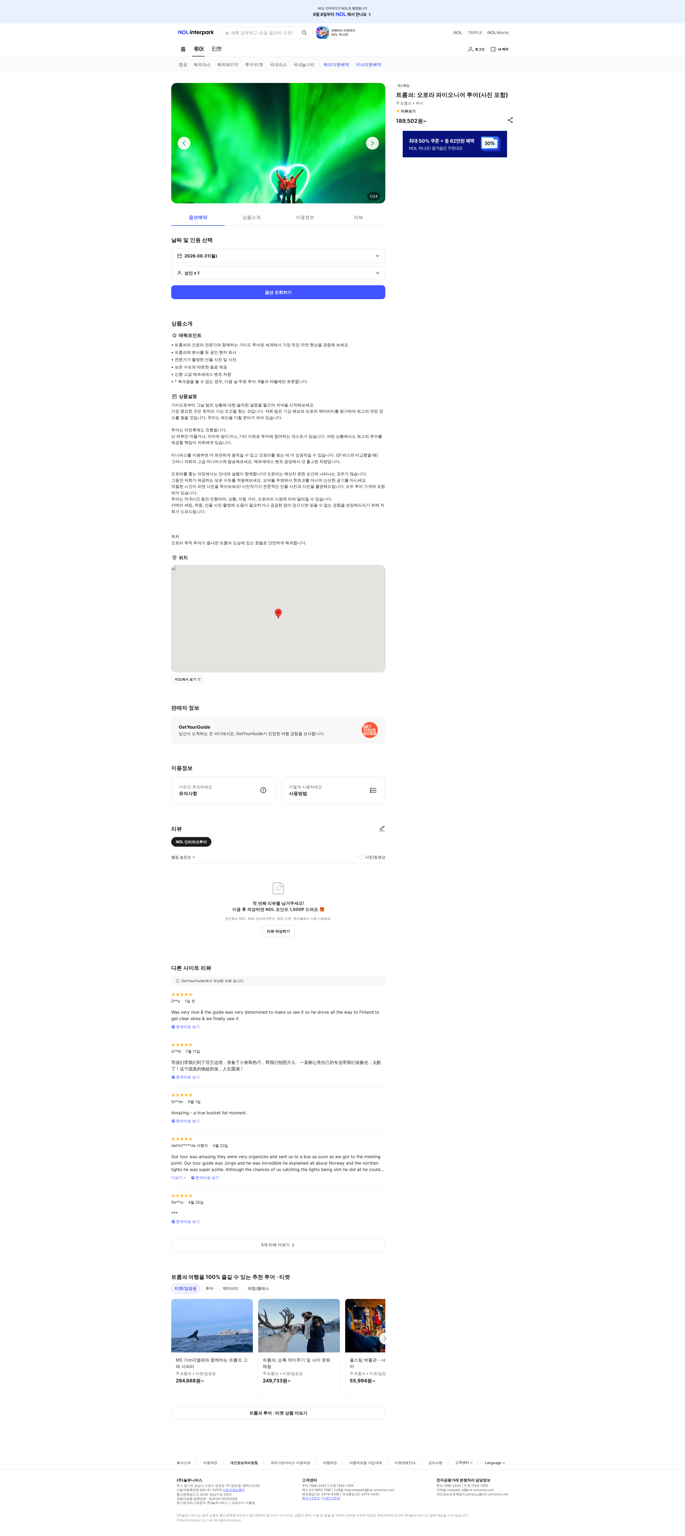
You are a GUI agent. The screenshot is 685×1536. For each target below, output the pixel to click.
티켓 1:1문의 (331, 1498)
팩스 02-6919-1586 (316, 1490)
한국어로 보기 (188, 1026)
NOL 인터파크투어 (191, 841)
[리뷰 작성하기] (382, 829)
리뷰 (358, 217)
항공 (183, 64)
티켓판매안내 (405, 1463)
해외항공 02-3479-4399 (320, 1494)
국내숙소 (278, 64)
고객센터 (462, 1462)
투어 (210, 1288)
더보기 (176, 1177)
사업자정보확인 (234, 1490)
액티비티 (231, 1288)
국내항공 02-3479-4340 (360, 1494)
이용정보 (305, 217)
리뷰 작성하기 (278, 931)
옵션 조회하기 (278, 292)
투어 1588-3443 (314, 1486)
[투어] (198, 49)
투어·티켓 (254, 64)
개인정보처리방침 (244, 1463)
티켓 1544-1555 (341, 1486)
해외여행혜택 (336, 64)
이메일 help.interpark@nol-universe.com (364, 1490)
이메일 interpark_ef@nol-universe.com (465, 1490)
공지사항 (435, 1463)
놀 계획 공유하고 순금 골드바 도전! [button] (259, 32)
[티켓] (216, 49)
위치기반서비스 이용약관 (290, 1463)
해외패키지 (228, 64)
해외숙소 (202, 64)
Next (385, 1338)
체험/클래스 (258, 1288)
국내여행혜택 (368, 64)
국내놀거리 (304, 64)
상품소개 (251, 217)
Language (493, 1463)
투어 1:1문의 (311, 1498)
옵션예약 (198, 217)
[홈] (183, 49)
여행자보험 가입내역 (365, 1463)
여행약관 (330, 1463)
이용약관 (210, 1463)
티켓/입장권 (185, 1288)
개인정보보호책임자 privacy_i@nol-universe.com (472, 1494)
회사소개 (184, 1463)
